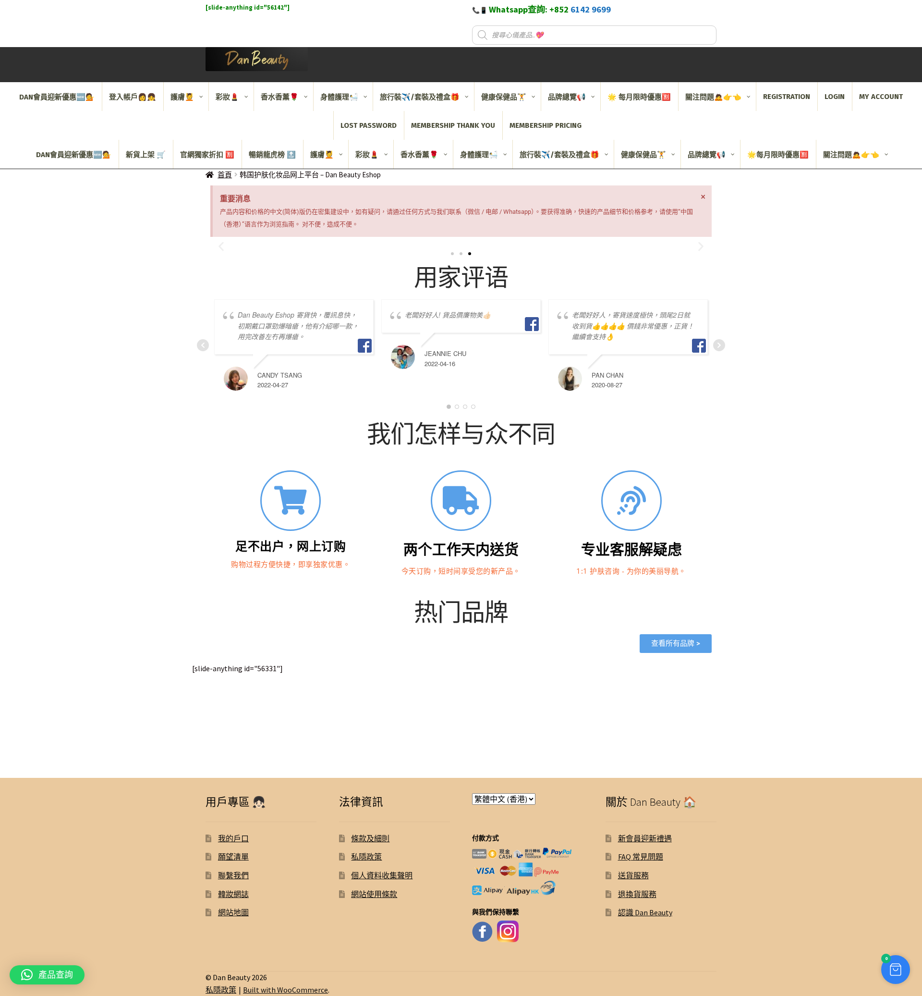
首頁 (225, 174)
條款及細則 (370, 838)
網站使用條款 (374, 894)
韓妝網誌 (233, 894)
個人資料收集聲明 (381, 875)
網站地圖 (233, 912)
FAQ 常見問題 (640, 856)
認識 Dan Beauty (645, 912)
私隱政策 (366, 856)
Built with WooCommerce (285, 990)
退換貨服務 (637, 894)
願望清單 (233, 856)
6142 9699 (590, 9)
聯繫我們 (233, 875)
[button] (452, 253)
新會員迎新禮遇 (645, 838)
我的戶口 (233, 838)
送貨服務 (633, 875)
